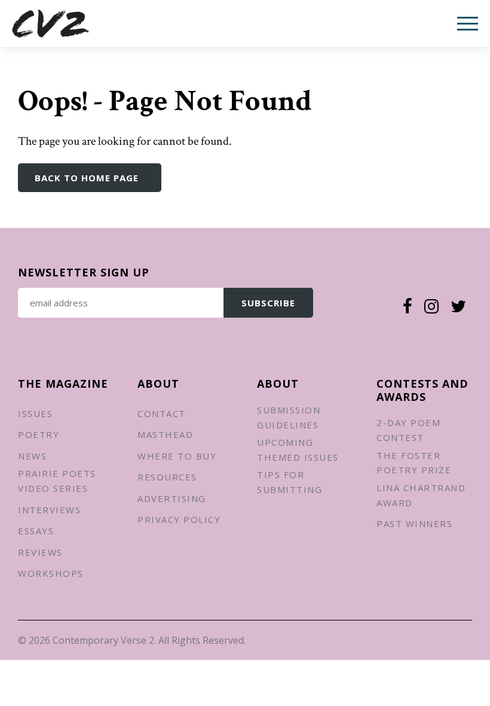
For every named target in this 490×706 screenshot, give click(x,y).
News (32, 456)
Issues (35, 413)
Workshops (51, 573)
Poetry (38, 434)
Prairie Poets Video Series (57, 480)
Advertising (171, 498)
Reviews (40, 552)
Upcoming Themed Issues (298, 449)
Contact (161, 413)
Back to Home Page (87, 178)
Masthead (165, 434)
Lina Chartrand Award (421, 495)
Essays (36, 531)
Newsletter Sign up (83, 272)
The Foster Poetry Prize (413, 462)
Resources (167, 477)
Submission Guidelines (288, 417)
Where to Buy (176, 456)
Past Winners (414, 524)
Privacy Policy (178, 519)
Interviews (49, 510)
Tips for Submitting (289, 481)
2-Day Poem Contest (408, 429)
